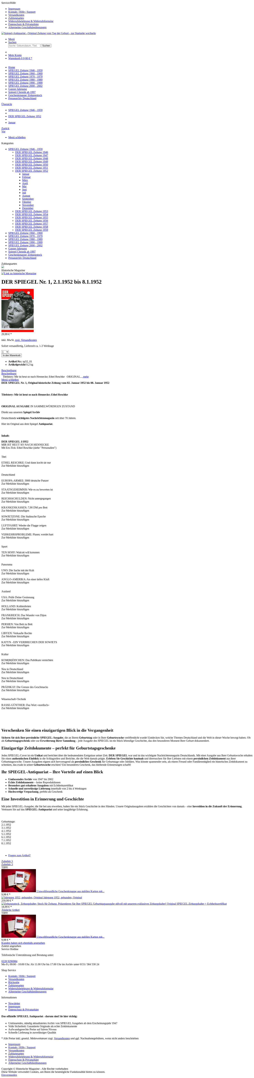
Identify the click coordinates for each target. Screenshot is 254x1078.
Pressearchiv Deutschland (22, 257)
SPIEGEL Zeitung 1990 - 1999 (25, 242)
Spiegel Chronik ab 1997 (22, 251)
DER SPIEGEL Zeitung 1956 (31, 220)
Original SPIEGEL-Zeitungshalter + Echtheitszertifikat (197, 903)
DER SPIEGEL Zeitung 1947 (31, 155)
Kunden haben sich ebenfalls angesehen (23, 942)
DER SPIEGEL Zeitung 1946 (31, 152)
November (28, 205)
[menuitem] (130, 8)
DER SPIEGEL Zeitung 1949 (31, 161)
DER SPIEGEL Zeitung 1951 (31, 167)
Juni (24, 189)
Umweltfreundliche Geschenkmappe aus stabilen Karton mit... (70, 891)
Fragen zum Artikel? (19, 855)
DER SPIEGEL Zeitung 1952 (31, 170)
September (28, 198)
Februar (26, 177)
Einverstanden (9, 1075)
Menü (11, 39)
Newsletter (14, 1003)
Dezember (27, 208)
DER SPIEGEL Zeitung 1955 (31, 217)
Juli (24, 192)
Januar (25, 173)
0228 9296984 (9, 961)
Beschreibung (8, 370)
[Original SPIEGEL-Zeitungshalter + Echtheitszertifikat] (84, 903)
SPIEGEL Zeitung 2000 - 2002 (25, 245)
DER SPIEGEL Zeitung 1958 (31, 226)
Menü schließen (17, 137)
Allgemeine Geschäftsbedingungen (27, 27)
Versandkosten (16, 14)
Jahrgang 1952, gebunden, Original (62, 897)
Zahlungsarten (16, 18)
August (26, 195)
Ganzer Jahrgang (17, 248)
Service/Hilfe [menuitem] (27, 15)
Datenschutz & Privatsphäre (23, 24)
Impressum (14, 8)
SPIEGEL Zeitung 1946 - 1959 (25, 149)
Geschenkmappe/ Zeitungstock (25, 254)
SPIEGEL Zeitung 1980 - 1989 (25, 239)
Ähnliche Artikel (10, 909)
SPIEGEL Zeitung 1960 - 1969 (25, 233)
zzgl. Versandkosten (26, 340)
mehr (85, 376)
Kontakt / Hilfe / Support (21, 11)
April (25, 183)
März (25, 180)
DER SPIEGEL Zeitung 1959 (31, 229)
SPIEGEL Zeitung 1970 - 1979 (25, 236)
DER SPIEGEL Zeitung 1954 (31, 214)
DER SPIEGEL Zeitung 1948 (31, 158)
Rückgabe (13, 982)
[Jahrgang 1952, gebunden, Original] (22, 897)
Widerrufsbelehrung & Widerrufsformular (30, 21)
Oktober (26, 201)
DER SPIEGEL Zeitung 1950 (31, 164)
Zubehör (7, 861)
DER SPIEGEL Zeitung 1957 (31, 223)
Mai (24, 186)
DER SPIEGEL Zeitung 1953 (31, 211)
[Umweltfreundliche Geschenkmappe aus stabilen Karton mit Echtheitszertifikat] (19, 891)
